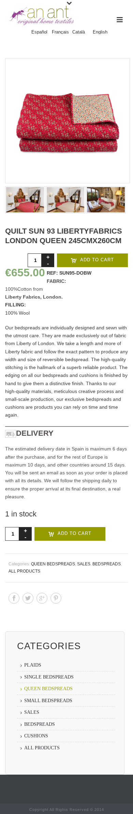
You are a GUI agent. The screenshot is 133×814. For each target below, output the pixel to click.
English (100, 32)
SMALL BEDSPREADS (48, 700)
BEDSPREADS (106, 564)
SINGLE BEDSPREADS (49, 677)
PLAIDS (32, 665)
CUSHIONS (36, 735)
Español (39, 32)
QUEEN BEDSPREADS (53, 564)
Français (60, 32)
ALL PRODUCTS (24, 571)
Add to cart (97, 259)
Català (78, 32)
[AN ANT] (41, 15)
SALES (83, 564)
